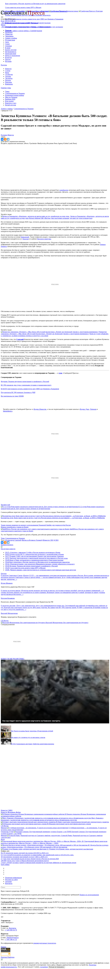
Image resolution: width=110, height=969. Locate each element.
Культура (8, 57)
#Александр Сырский (13, 540)
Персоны (8, 82)
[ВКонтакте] (2, 139)
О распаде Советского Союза (11, 575)
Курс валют (9, 101)
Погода (8, 59)
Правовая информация (13, 878)
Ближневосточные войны (14, 95)
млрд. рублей (7, 863)
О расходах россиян (8, 605)
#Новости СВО (48, 540)
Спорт (7, 44)
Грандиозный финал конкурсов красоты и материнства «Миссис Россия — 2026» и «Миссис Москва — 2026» (54, 842)
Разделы (4, 65)
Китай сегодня (10, 105)
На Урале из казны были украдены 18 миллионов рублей (32, 731)
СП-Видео (9, 74)
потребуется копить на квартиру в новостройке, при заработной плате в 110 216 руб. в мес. (40, 855)
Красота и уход (10, 103)
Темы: (7, 91)
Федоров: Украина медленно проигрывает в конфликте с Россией (25, 381)
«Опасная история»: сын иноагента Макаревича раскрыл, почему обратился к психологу (40, 564)
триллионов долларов (11, 857)
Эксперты (8, 78)
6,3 (2, 855)
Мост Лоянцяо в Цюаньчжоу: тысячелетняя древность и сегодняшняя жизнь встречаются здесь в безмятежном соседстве (52, 819)
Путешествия (10, 40)
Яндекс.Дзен (84, 409)
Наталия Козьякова (8, 598)
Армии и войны (11, 38)
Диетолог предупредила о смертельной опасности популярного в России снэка (36, 558)
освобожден (64, 190)
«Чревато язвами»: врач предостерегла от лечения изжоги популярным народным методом (40, 570)
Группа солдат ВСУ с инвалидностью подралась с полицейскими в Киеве (34, 554)
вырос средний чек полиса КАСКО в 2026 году (31, 853)
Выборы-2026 (10, 99)
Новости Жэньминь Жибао (11, 812)
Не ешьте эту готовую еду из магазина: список (28, 737)
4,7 (2, 859)
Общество (9, 34)
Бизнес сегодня (10, 50)
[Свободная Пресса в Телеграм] (91, 11)
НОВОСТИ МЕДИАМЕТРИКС (12, 659)
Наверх (3, 947)
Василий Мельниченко (9, 613)
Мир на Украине (11, 97)
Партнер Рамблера (7, 957)
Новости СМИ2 (6, 810)
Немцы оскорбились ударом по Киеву (15, 527)
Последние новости (8, 549)
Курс (2, 21)
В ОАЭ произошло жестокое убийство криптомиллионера (32, 744)
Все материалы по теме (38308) (12, 396)
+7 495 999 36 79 (11, 930)
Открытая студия (7, 832)
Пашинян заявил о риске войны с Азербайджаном (23, 31)
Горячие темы (6, 88)
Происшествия (10, 54)
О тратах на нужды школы (10, 590)
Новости (8, 69)
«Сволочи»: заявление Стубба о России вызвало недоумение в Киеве (32, 552)
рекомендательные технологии (44, 943)
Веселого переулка (44, 239)
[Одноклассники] (5, 139)
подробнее (44, 967)
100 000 (3, 861)
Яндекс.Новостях (40, 409)
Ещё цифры (5, 864)
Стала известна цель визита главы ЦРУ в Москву (23, 7)
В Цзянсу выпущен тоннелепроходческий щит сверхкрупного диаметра (82, 822)
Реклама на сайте (11, 879)
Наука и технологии (12, 55)
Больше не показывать (56, 967)
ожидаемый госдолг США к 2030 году (33, 857)
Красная (26, 239)
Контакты (8, 883)
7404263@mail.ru (12, 937)
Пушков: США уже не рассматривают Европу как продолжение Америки (34, 556)
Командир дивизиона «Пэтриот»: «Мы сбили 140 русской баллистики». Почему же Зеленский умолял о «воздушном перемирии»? (54, 333)
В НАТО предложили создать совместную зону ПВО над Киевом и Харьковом (34, 19)
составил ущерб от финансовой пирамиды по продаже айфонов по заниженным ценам (44, 863)
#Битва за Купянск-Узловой (32, 540)
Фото (7, 72)
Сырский (20, 339)
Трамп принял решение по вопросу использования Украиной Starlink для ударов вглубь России (36, 525)
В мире (7, 48)
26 (4, 853)
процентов (9, 853)
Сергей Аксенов (44, 23)
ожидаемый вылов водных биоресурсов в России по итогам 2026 (35, 859)
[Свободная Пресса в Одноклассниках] (63, 11)
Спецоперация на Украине (15, 93)
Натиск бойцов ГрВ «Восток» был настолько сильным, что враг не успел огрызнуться (60, 218)
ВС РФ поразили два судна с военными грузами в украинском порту (26, 385)
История (8, 61)
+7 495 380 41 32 (11, 939)
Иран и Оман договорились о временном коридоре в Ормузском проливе (34, 560)
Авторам (8, 881)
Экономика (9, 36)
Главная (8, 30)
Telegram (93, 409)
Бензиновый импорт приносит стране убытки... (19, 23)
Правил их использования (89, 895)
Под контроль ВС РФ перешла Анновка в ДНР (18, 392)
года (5, 855)
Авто (7, 42)
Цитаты (8, 80)
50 (2, 857)
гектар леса (11, 861)
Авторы (8, 76)
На (2, 853)
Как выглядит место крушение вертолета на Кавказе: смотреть (31, 721)
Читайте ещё (5, 505)
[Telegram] (8, 139)
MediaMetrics (7, 411)
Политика (8, 32)
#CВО (56, 540)
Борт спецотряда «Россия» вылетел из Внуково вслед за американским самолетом (35, 4)
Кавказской (25, 237)
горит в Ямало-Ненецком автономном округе (32, 861)
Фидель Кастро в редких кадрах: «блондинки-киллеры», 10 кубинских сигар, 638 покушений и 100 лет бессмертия (54, 846)
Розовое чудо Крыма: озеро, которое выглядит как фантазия (71, 849)
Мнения (4, 828)
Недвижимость (10, 52)
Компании (9, 84)
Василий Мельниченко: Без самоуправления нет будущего (67, 622)
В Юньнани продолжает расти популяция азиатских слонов (69, 824)
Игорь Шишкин (7, 583)
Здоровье (8, 46)
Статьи (7, 71)
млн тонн (6, 859)
